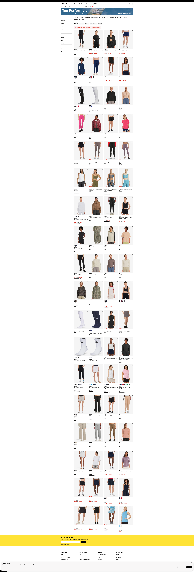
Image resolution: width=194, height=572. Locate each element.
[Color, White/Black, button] (77, 106)
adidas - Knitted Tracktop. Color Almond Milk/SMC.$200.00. (126, 266)
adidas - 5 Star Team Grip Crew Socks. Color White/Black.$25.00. (81, 350)
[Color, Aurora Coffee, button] (123, 301)
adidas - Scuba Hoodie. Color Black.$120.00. (111, 99)
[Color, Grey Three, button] (80, 384)
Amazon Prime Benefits (65, 559)
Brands (117, 554)
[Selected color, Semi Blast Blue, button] (119, 526)
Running (117, 559)
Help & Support (131, 6)
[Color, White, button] (124, 301)
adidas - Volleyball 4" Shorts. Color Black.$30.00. (111, 126)
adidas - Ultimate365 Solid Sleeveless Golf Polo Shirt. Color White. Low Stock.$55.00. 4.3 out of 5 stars (111, 378)
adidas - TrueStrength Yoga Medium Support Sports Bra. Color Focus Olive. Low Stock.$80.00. (96, 181)
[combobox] (81, 4)
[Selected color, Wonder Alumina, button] (75, 415)
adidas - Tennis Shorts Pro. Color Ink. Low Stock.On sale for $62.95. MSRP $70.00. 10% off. (111, 463)
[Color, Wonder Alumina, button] (77, 384)
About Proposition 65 (83, 561)
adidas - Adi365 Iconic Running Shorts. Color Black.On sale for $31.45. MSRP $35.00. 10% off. (81, 491)
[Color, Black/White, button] (93, 77)
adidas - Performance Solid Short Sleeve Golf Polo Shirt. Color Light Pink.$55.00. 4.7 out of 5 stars (126, 378)
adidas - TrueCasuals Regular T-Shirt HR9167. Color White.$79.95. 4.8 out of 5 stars (96, 463)
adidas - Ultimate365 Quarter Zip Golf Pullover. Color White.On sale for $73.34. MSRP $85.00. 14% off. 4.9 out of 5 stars (81, 210)
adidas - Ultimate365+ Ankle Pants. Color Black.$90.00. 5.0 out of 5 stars (81, 378)
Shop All (130, 13)
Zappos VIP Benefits (64, 561)
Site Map (99, 557)
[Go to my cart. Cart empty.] (132, 4)
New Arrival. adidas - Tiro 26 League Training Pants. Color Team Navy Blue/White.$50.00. (96, 70)
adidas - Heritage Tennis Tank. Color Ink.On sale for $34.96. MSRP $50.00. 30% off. (126, 491)
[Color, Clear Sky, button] (126, 384)
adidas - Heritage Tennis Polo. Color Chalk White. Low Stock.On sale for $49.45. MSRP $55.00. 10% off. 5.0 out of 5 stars (111, 295)
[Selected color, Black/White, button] (75, 106)
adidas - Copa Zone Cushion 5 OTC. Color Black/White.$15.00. (81, 99)
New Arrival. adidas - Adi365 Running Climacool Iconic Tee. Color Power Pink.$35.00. (126, 126)
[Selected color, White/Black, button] (75, 357)
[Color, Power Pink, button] (121, 301)
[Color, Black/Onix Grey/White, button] (78, 357)
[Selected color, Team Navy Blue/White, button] (90, 77)
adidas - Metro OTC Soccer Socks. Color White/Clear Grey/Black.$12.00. (81, 323)
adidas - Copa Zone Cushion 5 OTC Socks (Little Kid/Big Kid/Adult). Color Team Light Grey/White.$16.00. (96, 99)
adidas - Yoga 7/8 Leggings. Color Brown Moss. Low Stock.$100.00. (111, 436)
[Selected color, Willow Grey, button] (75, 443)
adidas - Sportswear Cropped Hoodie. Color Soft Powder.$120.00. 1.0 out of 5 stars (126, 99)
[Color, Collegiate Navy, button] (77, 216)
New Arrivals (118, 557)
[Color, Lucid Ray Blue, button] (91, 384)
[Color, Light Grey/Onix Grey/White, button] (77, 357)
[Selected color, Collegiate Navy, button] (75, 77)
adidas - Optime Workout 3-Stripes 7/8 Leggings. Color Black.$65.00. (81, 42)
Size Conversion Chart (102, 554)
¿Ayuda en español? (82, 557)
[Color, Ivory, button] (121, 526)
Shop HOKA (125, 13)
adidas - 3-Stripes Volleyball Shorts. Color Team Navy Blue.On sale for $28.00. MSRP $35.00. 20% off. (126, 42)
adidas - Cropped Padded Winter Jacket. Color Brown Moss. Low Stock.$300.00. (96, 210)
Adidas (86, 23)
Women (99, 23)
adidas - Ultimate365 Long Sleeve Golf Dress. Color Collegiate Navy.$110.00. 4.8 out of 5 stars (81, 70)
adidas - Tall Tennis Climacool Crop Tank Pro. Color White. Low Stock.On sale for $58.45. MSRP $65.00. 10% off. (111, 350)
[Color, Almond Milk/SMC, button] (77, 443)
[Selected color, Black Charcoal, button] (75, 301)
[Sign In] (130, 4)
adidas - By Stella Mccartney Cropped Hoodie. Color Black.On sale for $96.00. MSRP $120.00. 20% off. (111, 42)
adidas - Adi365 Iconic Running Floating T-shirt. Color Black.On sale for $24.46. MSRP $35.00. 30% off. (96, 42)
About (62, 554)
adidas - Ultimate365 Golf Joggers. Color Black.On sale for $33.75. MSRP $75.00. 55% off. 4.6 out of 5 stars (81, 266)
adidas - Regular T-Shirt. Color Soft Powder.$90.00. (126, 239)
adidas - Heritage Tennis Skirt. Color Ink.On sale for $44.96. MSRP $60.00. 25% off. (111, 491)
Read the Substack (102, 0)
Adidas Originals (93, 23)
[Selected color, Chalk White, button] (105, 301)
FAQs (80, 554)
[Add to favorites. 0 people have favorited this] (87, 31)
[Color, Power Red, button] (121, 498)
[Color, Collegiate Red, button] (123, 384)
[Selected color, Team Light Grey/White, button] (90, 106)
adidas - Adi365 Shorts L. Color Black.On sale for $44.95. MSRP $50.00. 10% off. (111, 70)
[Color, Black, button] (78, 216)
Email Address (64, 541)
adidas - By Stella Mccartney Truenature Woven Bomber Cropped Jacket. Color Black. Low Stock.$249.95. (126, 350)
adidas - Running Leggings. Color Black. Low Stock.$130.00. (111, 154)
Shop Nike (120, 13)
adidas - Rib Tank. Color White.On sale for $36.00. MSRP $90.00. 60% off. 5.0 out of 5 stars (81, 181)
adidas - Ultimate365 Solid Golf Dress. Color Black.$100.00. (81, 239)
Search (95, 3)
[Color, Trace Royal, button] (121, 384)
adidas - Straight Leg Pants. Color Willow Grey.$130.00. (81, 436)
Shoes (117, 561)
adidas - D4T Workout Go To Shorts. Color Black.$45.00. (111, 408)
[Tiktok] (64, 548)
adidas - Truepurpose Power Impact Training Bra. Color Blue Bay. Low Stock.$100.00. (126, 181)
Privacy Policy (35, 564)
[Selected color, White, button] (75, 216)
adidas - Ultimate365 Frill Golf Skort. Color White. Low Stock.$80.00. (81, 463)
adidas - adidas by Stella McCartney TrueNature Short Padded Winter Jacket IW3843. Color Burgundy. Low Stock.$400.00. (96, 126)
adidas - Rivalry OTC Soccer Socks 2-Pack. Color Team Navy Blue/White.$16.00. (96, 323)
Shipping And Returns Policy (84, 559)
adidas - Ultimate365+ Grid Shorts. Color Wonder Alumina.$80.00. (81, 408)
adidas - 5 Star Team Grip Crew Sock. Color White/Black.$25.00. (96, 350)
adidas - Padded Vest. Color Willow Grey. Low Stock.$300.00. (111, 239)
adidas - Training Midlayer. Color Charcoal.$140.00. (111, 266)
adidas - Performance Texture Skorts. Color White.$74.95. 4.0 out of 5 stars (96, 378)
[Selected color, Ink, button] (105, 498)
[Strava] (67, 548)
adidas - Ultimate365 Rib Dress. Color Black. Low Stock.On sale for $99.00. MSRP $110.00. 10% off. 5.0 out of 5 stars (111, 323)
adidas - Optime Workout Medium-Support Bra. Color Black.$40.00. (126, 295)
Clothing (81, 23)
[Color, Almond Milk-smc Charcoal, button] (77, 301)
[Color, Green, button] (128, 384)
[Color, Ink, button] (106, 301)
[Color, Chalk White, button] (106, 498)
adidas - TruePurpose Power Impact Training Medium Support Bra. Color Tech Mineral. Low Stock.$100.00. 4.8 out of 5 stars (111, 181)
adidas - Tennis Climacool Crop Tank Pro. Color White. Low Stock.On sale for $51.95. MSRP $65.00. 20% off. (126, 70)
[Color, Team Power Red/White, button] (78, 106)
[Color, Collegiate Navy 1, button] (106, 384)
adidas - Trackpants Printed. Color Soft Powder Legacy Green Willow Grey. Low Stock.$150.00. (96, 239)
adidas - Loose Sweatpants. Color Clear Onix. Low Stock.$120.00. (96, 436)
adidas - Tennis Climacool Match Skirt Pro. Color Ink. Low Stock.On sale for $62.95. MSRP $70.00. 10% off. (96, 491)
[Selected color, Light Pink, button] (119, 384)
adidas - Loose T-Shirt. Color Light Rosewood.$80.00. (126, 436)
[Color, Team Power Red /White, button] (91, 77)
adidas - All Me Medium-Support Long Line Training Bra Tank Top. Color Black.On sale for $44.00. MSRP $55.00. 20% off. (126, 210)
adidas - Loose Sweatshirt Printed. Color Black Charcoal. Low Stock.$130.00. (81, 295)
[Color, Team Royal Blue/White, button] (91, 106)
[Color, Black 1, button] (77, 77)
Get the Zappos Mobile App (66, 557)
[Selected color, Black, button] (75, 246)
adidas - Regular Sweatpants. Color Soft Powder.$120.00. (126, 408)
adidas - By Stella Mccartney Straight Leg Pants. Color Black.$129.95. (96, 408)
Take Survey (100, 559)
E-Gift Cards (100, 561)
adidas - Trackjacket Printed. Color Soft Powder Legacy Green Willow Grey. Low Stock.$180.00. (96, 295)
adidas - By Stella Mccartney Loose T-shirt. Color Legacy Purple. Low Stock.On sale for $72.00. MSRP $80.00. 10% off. (126, 463)
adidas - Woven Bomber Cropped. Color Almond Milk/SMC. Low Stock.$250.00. (96, 266)
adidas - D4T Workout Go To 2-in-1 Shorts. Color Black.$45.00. (81, 154)
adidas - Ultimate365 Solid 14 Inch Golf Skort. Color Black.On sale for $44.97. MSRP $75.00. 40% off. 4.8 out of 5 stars (96, 520)
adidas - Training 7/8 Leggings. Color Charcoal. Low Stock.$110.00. (96, 154)
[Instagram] (61, 548)
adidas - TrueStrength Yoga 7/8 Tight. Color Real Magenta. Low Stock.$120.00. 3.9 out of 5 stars (81, 126)
